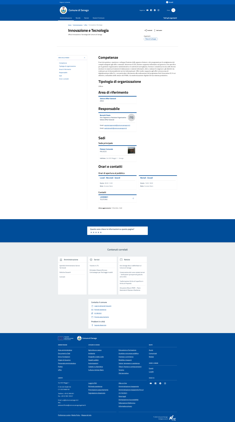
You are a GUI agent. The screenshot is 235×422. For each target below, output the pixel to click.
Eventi (151, 368)
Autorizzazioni (93, 363)
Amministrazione (66, 18)
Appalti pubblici (93, 360)
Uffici (60, 370)
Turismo (121, 370)
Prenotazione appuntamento (98, 390)
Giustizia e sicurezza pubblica (129, 353)
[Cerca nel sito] (173, 10)
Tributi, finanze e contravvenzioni (130, 366)
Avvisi (151, 350)
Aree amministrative (65, 350)
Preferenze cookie (64, 415)
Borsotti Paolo (105, 115)
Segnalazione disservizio (96, 393)
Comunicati (153, 353)
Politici (60, 366)
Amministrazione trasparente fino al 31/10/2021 (131, 391)
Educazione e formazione (127, 350)
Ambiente (91, 353)
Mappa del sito (86, 415)
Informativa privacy (125, 406)
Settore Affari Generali (108, 98)
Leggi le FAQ (92, 383)
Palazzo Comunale (106, 149)
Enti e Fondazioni (64, 356)
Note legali (122, 396)
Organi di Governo (64, 360)
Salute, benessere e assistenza (129, 363)
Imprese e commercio (126, 356)
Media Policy (75, 415)
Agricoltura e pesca (94, 350)
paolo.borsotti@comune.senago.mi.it (115, 128)
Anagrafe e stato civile (96, 356)
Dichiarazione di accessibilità (128, 399)
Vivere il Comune (98, 18)
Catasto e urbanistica (95, 366)
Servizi (86, 18)
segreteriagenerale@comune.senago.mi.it (117, 125)
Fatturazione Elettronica (127, 403)
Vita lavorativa (124, 373)
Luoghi (151, 371)
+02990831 (104, 197)
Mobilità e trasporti (125, 360)
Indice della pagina (63, 58)
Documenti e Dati (64, 353)
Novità (78, 18)
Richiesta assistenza (95, 386)
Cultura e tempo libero (96, 370)
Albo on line (123, 383)
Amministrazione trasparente (129, 386)
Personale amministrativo (67, 363)
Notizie (151, 356)
